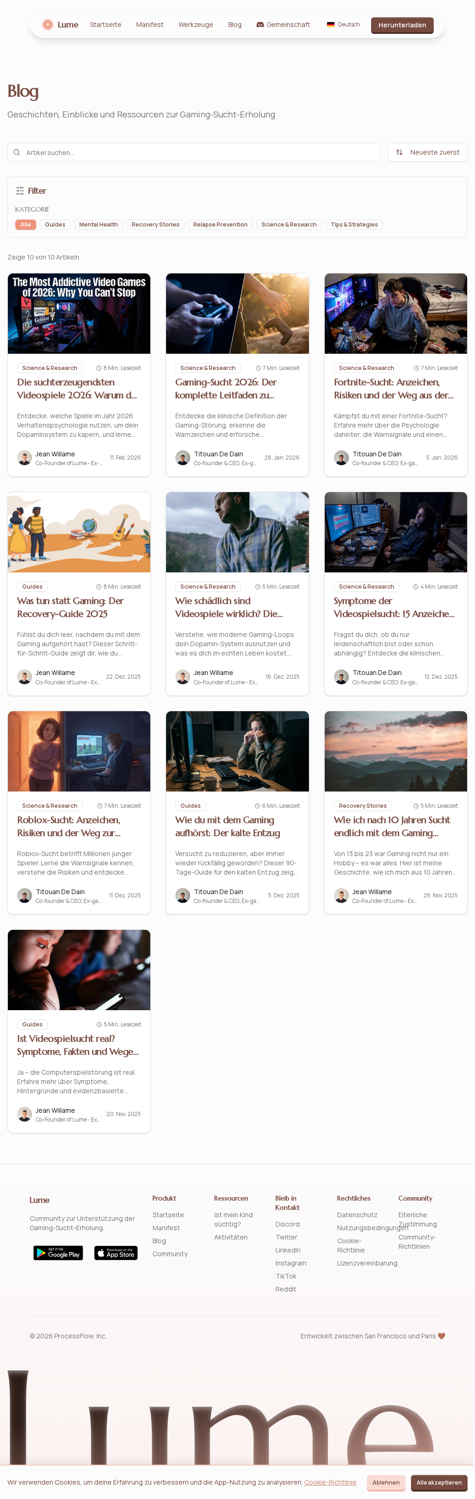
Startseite (106, 24)
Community (170, 1253)
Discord (288, 1224)
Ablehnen (386, 1482)
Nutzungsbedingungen (373, 1227)
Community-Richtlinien (417, 1242)
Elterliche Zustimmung (417, 1219)
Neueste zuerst (435, 152)
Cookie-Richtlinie (351, 1245)
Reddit (286, 1289)
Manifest (150, 24)
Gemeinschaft (288, 24)
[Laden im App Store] (116, 1253)
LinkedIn (288, 1250)
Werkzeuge (196, 24)
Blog (235, 24)
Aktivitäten (231, 1237)
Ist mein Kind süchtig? (233, 1219)
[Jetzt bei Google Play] (58, 1253)
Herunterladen (402, 24)
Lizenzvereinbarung (367, 1263)
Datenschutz (357, 1214)
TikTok (286, 1276)
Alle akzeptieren (439, 1482)
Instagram (291, 1263)
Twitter (286, 1237)
